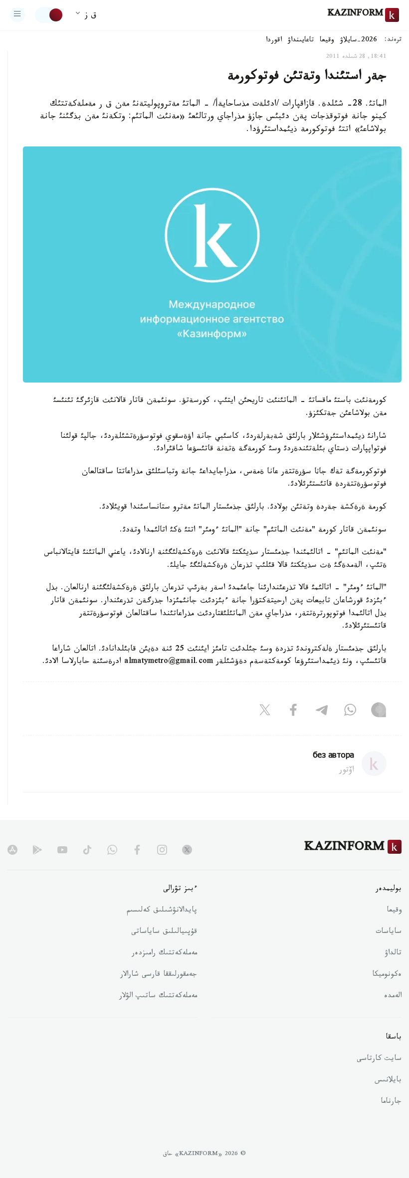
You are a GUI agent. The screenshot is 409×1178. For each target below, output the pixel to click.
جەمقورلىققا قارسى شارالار (158, 975)
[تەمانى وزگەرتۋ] (49, 15)
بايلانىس (388, 1080)
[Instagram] (379, 712)
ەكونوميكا (387, 975)
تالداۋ (393, 953)
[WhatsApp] (350, 712)
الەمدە (393, 996)
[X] (265, 712)
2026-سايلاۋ (358, 41)
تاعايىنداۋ (301, 41)
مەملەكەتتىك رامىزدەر (164, 953)
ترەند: (393, 40)
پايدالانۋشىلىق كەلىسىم (162, 911)
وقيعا (327, 41)
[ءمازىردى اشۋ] (17, 14)
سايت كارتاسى (379, 1059)
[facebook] (137, 850)
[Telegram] (322, 712)
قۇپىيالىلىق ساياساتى (164, 932)
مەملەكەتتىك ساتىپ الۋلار (158, 996)
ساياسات (389, 932)
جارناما (391, 1102)
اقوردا (274, 41)
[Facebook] (293, 712)
